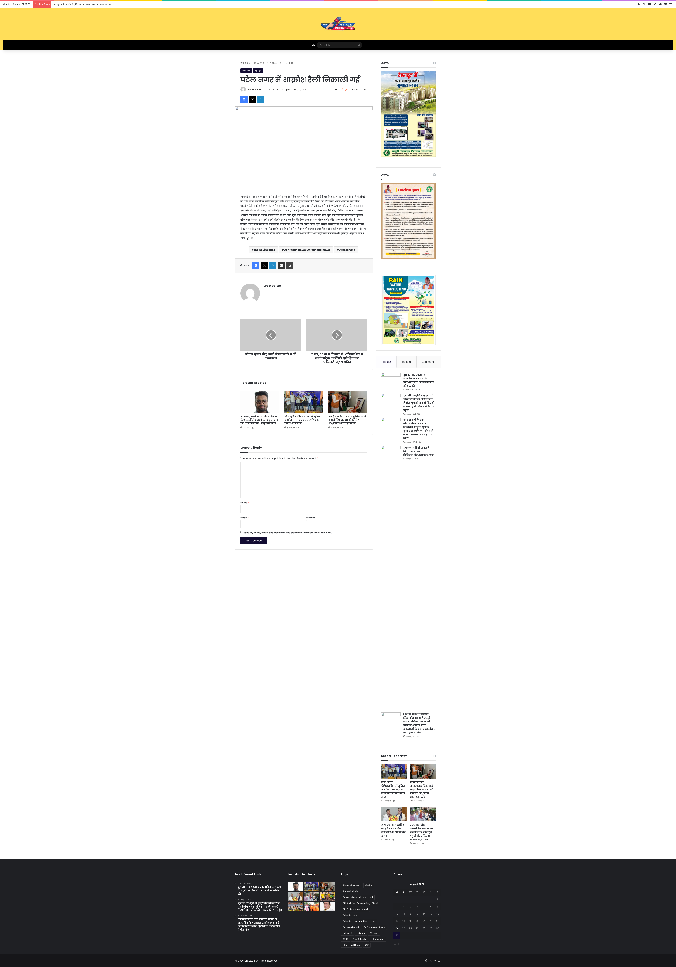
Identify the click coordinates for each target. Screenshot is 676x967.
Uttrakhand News (351, 945)
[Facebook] (244, 99)
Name (244, 502)
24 (396, 928)
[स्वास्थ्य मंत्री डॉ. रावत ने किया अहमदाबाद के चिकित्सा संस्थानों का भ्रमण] (391, 578)
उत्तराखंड (255, 62)
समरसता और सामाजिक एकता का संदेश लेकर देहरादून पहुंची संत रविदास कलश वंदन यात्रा (421, 832)
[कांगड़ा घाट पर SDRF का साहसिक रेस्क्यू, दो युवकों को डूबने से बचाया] (327, 896)
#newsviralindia (264, 249)
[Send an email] (260, 89)
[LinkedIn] (260, 99)
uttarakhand (347, 249)
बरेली (367, 945)
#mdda (368, 885)
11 (404, 913)
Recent (406, 361)
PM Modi (374, 933)
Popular (386, 361)
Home (246, 62)
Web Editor (252, 89)
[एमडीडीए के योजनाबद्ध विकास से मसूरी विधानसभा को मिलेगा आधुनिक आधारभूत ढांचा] (347, 402)
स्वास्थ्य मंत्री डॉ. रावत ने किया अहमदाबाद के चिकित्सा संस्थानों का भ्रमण (418, 451)
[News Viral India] (338, 24)
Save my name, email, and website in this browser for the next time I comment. (287, 532)
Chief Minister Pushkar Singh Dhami (360, 903)
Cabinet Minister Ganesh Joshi (358, 897)
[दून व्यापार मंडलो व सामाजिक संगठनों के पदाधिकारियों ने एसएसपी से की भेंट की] (391, 379)
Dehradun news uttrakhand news (307, 249)
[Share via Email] (281, 265)
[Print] (289, 265)
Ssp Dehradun (360, 939)
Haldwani (347, 933)
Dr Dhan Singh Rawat (374, 927)
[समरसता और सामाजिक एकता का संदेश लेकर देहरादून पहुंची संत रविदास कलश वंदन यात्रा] (423, 814)
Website (310, 517)
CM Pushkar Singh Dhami (355, 909)
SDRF (345, 939)
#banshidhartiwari (351, 885)
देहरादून (258, 70)
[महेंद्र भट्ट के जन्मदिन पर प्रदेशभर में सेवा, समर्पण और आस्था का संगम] (394, 814)
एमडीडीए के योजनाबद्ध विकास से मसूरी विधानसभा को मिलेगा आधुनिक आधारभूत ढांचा (88, 4)
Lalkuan (361, 933)
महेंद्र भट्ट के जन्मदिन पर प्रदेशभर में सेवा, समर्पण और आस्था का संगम (393, 830)
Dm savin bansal (351, 927)
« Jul (396, 944)
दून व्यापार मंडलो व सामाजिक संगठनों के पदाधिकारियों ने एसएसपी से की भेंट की (418, 380)
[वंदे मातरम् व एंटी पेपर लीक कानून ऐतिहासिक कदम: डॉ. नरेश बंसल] (327, 906)
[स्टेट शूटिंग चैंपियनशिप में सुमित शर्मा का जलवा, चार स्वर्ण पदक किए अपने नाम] (303, 402)
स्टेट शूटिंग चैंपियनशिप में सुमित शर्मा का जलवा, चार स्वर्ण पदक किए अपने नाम (302, 420)
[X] (252, 99)
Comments (428, 361)
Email (244, 517)
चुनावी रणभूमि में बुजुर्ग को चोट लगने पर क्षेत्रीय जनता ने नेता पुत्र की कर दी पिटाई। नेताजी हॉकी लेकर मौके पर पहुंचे (418, 403)
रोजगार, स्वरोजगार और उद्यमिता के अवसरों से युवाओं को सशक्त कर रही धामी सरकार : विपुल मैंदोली (259, 420)
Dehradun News (350, 915)
